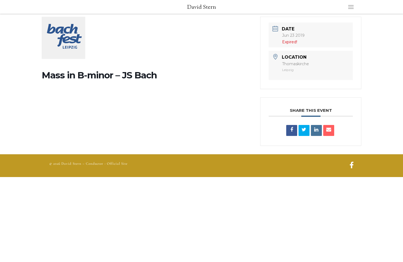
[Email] (328, 130)
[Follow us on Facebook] (352, 166)
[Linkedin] (316, 130)
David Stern (71, 163)
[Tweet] (304, 130)
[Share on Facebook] (291, 130)
